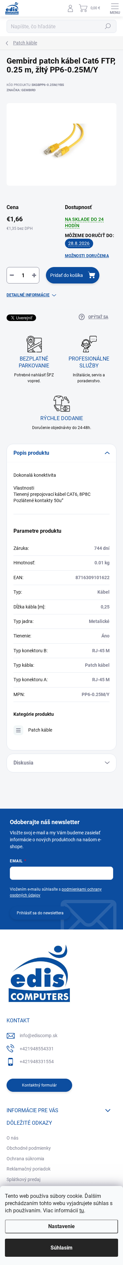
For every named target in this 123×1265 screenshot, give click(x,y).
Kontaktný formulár (39, 1085)
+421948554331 (37, 1048)
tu (81, 1210)
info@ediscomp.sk (38, 1035)
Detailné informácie (28, 295)
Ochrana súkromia (25, 1158)
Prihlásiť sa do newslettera (40, 913)
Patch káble (40, 730)
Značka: (21, 90)
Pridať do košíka (66, 275)
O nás (12, 1138)
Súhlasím (61, 1248)
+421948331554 (37, 1061)
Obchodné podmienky (29, 1148)
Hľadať (108, 26)
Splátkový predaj (23, 1179)
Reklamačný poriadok (29, 1168)
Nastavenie (61, 1226)
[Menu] (115, 8)
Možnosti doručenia (87, 256)
